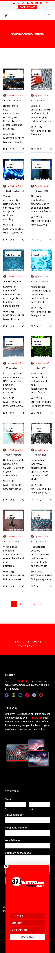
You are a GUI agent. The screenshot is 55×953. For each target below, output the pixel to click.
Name (9, 799)
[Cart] (6, 15)
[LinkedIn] (13, 3)
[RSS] (27, 3)
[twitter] (34, 695)
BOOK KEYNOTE (27, 7)
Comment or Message (19, 853)
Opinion (36, 74)
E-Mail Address (14, 815)
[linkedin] (20, 695)
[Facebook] (9, 3)
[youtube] (41, 695)
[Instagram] (23, 3)
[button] (23, 149)
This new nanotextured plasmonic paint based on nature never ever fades (41, 204)
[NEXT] (41, 604)
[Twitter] (18, 3)
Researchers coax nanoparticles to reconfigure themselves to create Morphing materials (12, 117)
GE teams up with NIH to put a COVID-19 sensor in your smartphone (13, 468)
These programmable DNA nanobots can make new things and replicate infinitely (11, 208)
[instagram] (13, 695)
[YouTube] (36, 3)
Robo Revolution (13, 255)
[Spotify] (41, 3)
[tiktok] (27, 695)
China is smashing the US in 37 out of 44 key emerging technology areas (41, 113)
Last (31, 809)
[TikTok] (46, 3)
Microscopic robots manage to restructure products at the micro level (41, 294)
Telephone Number (16, 827)
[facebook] (7, 695)
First (7, 809)
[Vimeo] (32, 3)
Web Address (12, 840)
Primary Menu (49, 15)
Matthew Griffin (16, 96)
